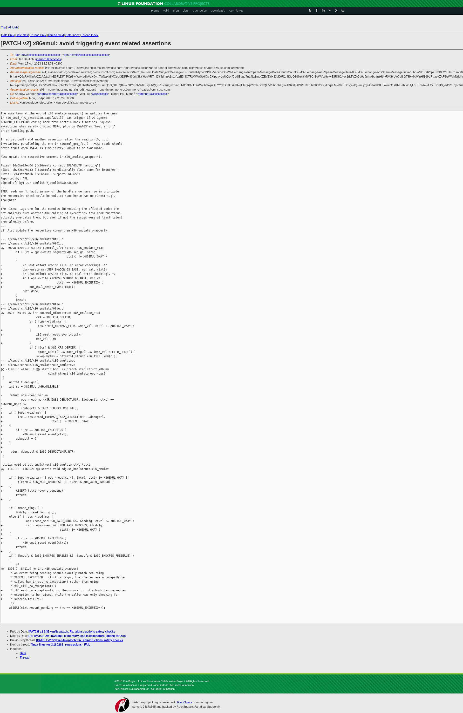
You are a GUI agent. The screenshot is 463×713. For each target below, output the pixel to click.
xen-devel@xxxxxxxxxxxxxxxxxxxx (38, 55)
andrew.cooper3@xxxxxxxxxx (57, 94)
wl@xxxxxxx (100, 94)
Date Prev (7, 35)
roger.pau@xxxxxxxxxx (153, 94)
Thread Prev (38, 35)
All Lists (13, 27)
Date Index (72, 35)
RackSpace (184, 702)
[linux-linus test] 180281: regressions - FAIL (60, 644)
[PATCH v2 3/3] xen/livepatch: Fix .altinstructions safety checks (71, 631)
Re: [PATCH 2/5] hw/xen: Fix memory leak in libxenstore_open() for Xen (77, 636)
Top (3, 27)
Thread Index (89, 35)
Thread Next (56, 35)
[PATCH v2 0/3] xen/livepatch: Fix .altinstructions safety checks (79, 640)
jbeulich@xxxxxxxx (48, 59)
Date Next (22, 35)
